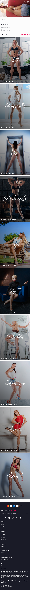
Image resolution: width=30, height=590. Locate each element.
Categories (5, 19)
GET (27, 513)
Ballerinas (3, 539)
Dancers (3, 542)
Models (3, 526)
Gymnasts (3, 544)
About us (3, 531)
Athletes (3, 537)
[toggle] (2, 2)
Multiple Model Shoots (6, 557)
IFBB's (2, 546)
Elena (2, 552)
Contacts (3, 568)
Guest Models (4, 559)
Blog (2, 529)
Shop (2, 524)
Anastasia (3, 555)
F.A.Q (2, 565)
